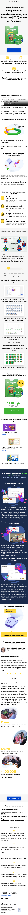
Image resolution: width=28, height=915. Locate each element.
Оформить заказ (14, 411)
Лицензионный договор (6, 895)
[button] (11, 631)
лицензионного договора (14, 416)
